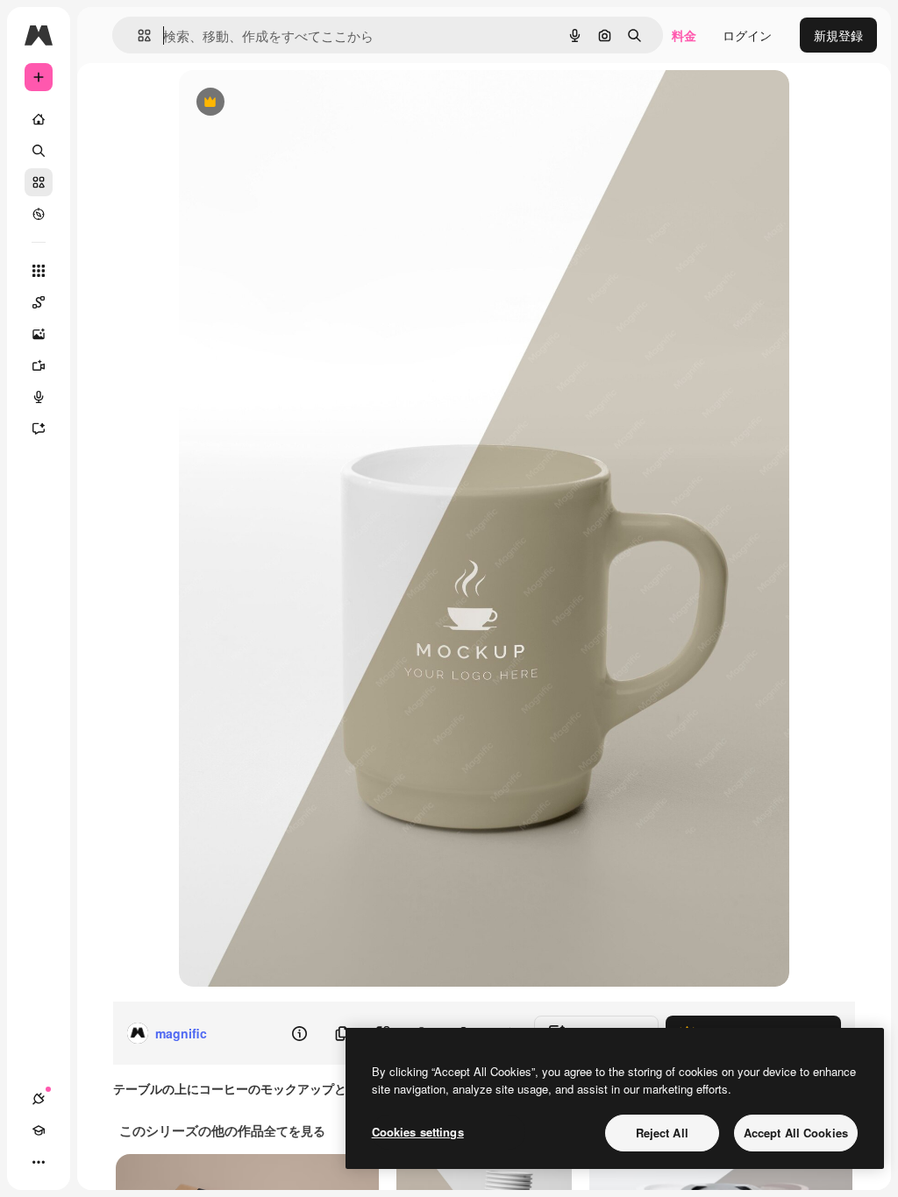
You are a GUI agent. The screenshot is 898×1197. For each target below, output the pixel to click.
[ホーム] (39, 119)
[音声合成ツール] (39, 397)
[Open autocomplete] (137, 35)
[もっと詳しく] (39, 214)
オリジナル (299, 103)
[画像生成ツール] (39, 334)
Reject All (662, 1132)
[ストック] (39, 182)
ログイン (747, 35)
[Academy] (39, 1130)
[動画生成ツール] (39, 365)
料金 (684, 35)
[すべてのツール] (39, 271)
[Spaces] (39, 302)
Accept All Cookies (796, 1132)
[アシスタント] (39, 428)
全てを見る (294, 1130)
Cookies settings (418, 1131)
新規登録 (838, 35)
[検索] (39, 151)
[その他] (39, 1162)
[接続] (39, 1099)
